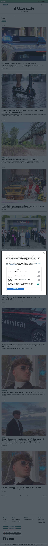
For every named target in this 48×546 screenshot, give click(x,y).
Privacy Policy (30, 292)
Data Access (24, 292)
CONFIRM (15, 288)
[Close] (44, 253)
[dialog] (24, 273)
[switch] (38, 272)
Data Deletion (17, 292)
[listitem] (24, 269)
